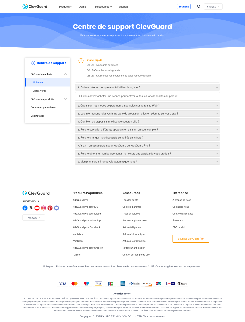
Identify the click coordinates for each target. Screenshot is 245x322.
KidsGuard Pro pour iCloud (86, 213)
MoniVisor (77, 234)
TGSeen (76, 254)
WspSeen (77, 240)
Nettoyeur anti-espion (133, 247)
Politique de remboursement (132, 266)
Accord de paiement (189, 266)
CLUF (151, 266)
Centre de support (51, 63)
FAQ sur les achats (41, 74)
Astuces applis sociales (134, 220)
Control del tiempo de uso (136, 254)
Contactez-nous (180, 206)
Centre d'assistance (182, 213)
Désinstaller (37, 115)
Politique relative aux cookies (100, 266)
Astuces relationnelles (134, 240)
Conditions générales (167, 266)
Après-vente (39, 90)
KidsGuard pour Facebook (86, 227)
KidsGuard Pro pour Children (87, 247)
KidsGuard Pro (80, 200)
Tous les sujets (130, 200)
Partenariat (178, 220)
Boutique (183, 6)
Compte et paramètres (43, 107)
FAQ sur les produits (42, 99)
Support (123, 6)
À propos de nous (181, 200)
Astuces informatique (133, 234)
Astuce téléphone (131, 227)
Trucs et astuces (131, 213)
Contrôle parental (131, 206)
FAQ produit (178, 227)
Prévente (38, 82)
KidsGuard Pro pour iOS (85, 206)
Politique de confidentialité (70, 266)
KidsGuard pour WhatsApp (86, 220)
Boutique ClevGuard (188, 238)
